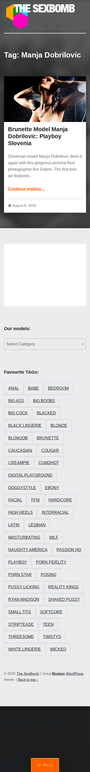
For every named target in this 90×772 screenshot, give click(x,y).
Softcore (51, 612)
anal (13, 388)
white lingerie (24, 649)
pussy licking (23, 587)
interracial (55, 512)
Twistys (52, 637)
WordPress (75, 674)
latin (14, 525)
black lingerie (25, 425)
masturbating (24, 537)
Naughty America (28, 550)
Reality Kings (63, 587)
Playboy (17, 562)
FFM (35, 500)
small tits (19, 612)
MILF (53, 537)
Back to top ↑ (28, 680)
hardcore (60, 500)
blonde (58, 425)
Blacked (46, 413)
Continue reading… (26, 189)
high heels (20, 512)
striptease (21, 624)
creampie (19, 463)
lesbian (37, 525)
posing (48, 575)
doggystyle (22, 488)
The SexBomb (27, 674)
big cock (18, 413)
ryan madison (23, 599)
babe (33, 388)
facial (15, 500)
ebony (52, 488)
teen (48, 624)
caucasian (20, 450)
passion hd (68, 550)
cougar (50, 450)
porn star (20, 575)
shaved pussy (64, 599)
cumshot (48, 463)
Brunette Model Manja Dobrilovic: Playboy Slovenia (38, 136)
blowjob (18, 438)
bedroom (58, 388)
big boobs (44, 401)
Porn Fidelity (51, 562)
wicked (58, 649)
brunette (48, 438)
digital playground (30, 475)
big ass (16, 401)
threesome (21, 637)
